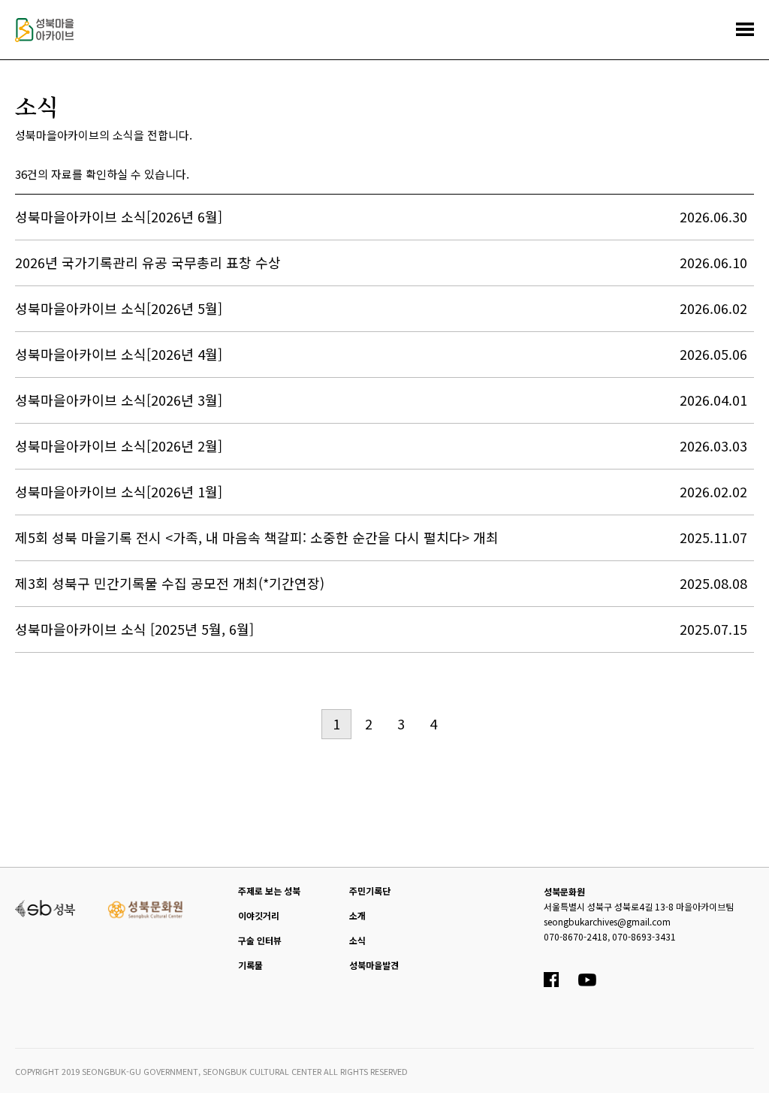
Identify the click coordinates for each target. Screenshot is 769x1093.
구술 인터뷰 (260, 940)
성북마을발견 (374, 965)
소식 (357, 940)
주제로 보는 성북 (269, 890)
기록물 (250, 965)
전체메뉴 (745, 29)
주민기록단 (370, 890)
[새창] (45, 906)
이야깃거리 (258, 915)
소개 (357, 915)
